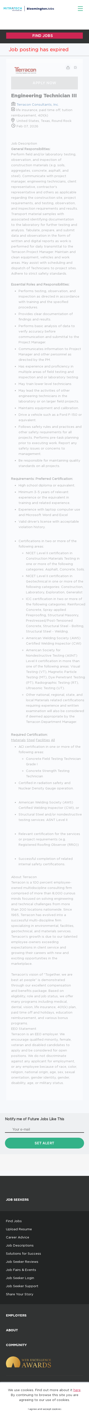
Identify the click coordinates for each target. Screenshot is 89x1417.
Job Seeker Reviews (22, 1261)
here (77, 1390)
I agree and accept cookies (44, 1409)
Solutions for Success (23, 1253)
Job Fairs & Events (21, 1269)
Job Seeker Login (20, 1278)
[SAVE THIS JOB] (75, 67)
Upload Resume (19, 1229)
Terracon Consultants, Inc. (38, 104)
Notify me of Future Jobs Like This (34, 1119)
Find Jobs (14, 1221)
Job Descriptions (20, 1245)
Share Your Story (19, 1294)
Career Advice (17, 1237)
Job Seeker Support (22, 1286)
